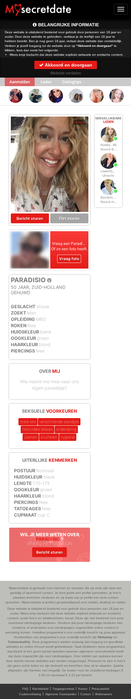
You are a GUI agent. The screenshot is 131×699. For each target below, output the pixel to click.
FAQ (25, 688)
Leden (46, 82)
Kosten (82, 688)
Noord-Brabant (112, 149)
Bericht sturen (30, 218)
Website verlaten (65, 73)
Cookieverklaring (30, 694)
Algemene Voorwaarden (60, 694)
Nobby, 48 (108, 145)
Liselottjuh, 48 (111, 171)
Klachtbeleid (40, 688)
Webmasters (103, 694)
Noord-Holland (111, 202)
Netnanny (105, 637)
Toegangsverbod (63, 688)
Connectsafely (19, 642)
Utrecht (108, 175)
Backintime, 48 (111, 197)
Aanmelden (20, 82)
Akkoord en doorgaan (68, 64)
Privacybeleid (100, 688)
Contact (85, 694)
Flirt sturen (69, 218)
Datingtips (71, 82)
